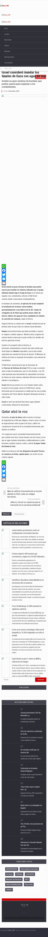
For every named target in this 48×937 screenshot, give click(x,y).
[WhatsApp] (24, 266)
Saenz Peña (29, 884)
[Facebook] (24, 270)
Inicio (6, 28)
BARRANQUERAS (11, 869)
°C (22, 905)
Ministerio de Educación (13, 879)
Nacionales (7, 40)
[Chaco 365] (24, 6)
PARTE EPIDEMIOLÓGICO (13, 884)
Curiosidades (8, 63)
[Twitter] (24, 275)
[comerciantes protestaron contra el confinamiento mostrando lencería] (6, 539)
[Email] (24, 283)
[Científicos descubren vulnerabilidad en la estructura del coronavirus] (6, 590)
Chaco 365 (11, 930)
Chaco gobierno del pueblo (29, 869)
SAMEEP (9, 890)
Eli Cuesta (9, 874)
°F (27, 905)
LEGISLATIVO (30, 874)
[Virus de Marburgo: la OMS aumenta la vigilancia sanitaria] (6, 615)
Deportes (7, 51)
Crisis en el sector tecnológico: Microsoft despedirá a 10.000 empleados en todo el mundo (28, 633)
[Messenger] (24, 279)
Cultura (6, 45)
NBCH (27, 879)
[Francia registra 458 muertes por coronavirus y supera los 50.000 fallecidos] (6, 563)
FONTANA (19, 874)
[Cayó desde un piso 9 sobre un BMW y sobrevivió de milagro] (6, 667)
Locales (6, 34)
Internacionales (9, 57)
